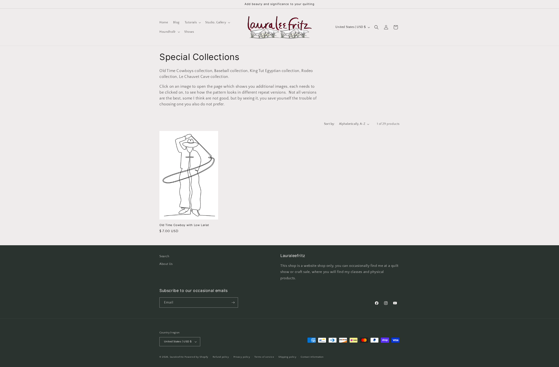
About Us (166, 264)
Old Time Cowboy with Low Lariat (184, 225)
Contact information (312, 357)
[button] (192, 22)
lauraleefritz (177, 357)
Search (164, 256)
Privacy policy (241, 357)
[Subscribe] (233, 302)
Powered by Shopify (196, 357)
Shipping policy (287, 357)
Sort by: (329, 124)
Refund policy (221, 357)
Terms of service (264, 357)
